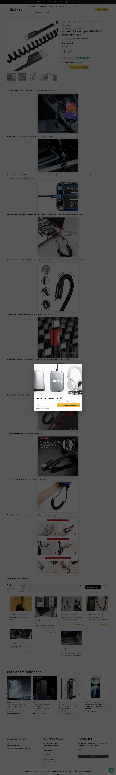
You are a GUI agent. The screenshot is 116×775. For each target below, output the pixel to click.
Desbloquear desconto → (68, 405)
